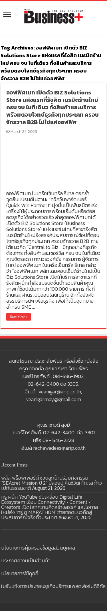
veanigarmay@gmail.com (53, 399)
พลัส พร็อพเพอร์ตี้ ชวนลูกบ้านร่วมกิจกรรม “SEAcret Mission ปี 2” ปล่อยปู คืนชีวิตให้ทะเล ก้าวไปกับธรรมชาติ (51, 483)
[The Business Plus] (53, 16)
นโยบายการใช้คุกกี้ (19, 573)
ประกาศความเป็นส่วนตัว (26, 560)
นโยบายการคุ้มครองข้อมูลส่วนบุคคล (38, 548)
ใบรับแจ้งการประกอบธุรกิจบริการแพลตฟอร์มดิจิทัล (53, 586)
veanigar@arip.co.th (60, 391)
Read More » (18, 317)
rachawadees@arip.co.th (59, 448)
